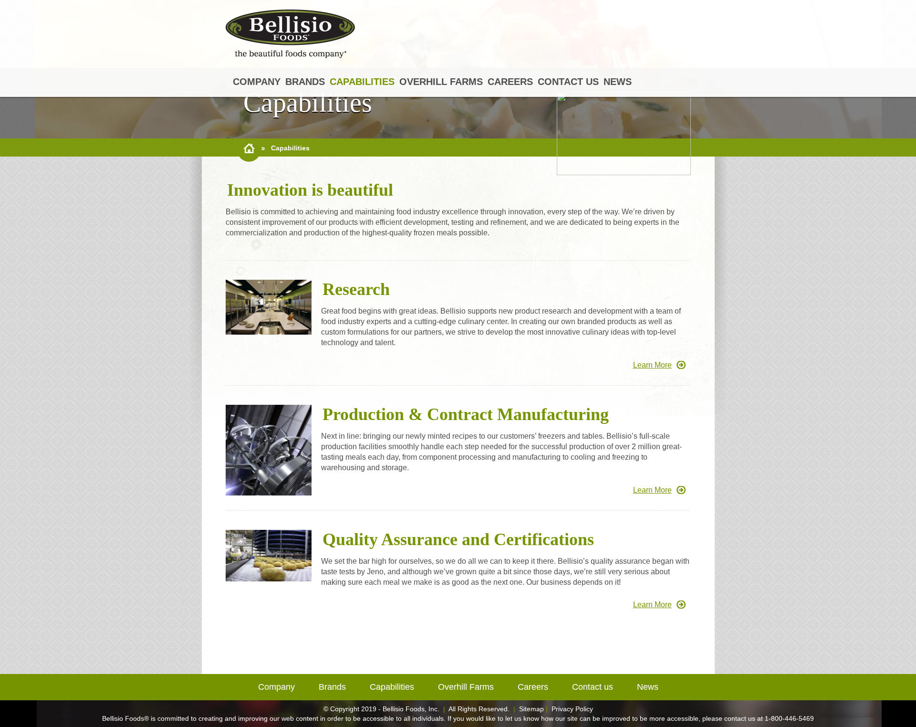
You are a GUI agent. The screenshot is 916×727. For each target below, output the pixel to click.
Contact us (568, 81)
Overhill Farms (441, 81)
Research (356, 289)
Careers (510, 81)
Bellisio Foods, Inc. (411, 709)
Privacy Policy (572, 709)
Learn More (652, 365)
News (618, 81)
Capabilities (362, 81)
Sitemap (531, 709)
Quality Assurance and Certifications (458, 539)
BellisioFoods (290, 34)
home (249, 148)
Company (257, 81)
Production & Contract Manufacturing (466, 414)
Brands (305, 81)
